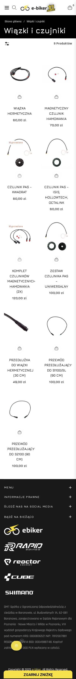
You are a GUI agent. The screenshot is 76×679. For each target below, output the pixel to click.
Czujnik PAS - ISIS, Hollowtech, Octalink (56, 194)
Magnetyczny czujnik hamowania (56, 113)
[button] (16, 646)
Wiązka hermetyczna (19, 110)
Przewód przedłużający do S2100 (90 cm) (19, 451)
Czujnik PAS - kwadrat (19, 189)
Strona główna (13, 21)
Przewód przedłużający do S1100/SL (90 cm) (56, 367)
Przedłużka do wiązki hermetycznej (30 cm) (19, 367)
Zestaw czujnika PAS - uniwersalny (56, 278)
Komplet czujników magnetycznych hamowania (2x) (19, 281)
